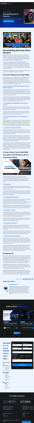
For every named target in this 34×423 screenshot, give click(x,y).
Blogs (4, 414)
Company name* (25, 343)
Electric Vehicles (24, 409)
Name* (13, 343)
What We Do (24, 413)
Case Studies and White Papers (7, 413)
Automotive (31, 409)
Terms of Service (26, 421)
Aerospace (31, 406)
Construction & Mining (25, 406)
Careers (23, 414)
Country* (14, 350)
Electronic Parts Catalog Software (8, 406)
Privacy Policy (22, 421)
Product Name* (15, 354)
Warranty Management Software (8, 409)
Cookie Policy (30, 421)
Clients (28, 413)
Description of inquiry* (16, 358)
